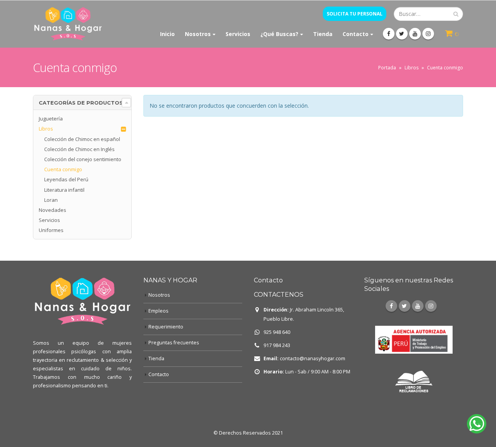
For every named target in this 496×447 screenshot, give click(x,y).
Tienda (322, 34)
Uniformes (51, 230)
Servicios (238, 34)
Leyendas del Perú (66, 179)
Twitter (404, 306)
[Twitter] (402, 34)
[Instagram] (428, 34)
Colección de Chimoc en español (82, 139)
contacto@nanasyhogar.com (312, 358)
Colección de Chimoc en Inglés (79, 149)
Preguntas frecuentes (173, 342)
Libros (411, 67)
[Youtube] (415, 34)
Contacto (356, 34)
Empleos (158, 311)
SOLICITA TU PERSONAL (354, 13)
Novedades (52, 209)
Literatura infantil (64, 189)
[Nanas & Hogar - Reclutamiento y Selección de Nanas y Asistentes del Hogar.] (68, 24)
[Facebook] (388, 34)
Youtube (418, 306)
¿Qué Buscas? (279, 34)
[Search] (455, 14)
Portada (387, 67)
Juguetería (51, 118)
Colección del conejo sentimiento (82, 159)
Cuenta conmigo (63, 169)
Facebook (391, 306)
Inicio (167, 34)
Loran (51, 199)
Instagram (431, 306)
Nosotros (198, 34)
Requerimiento (165, 326)
